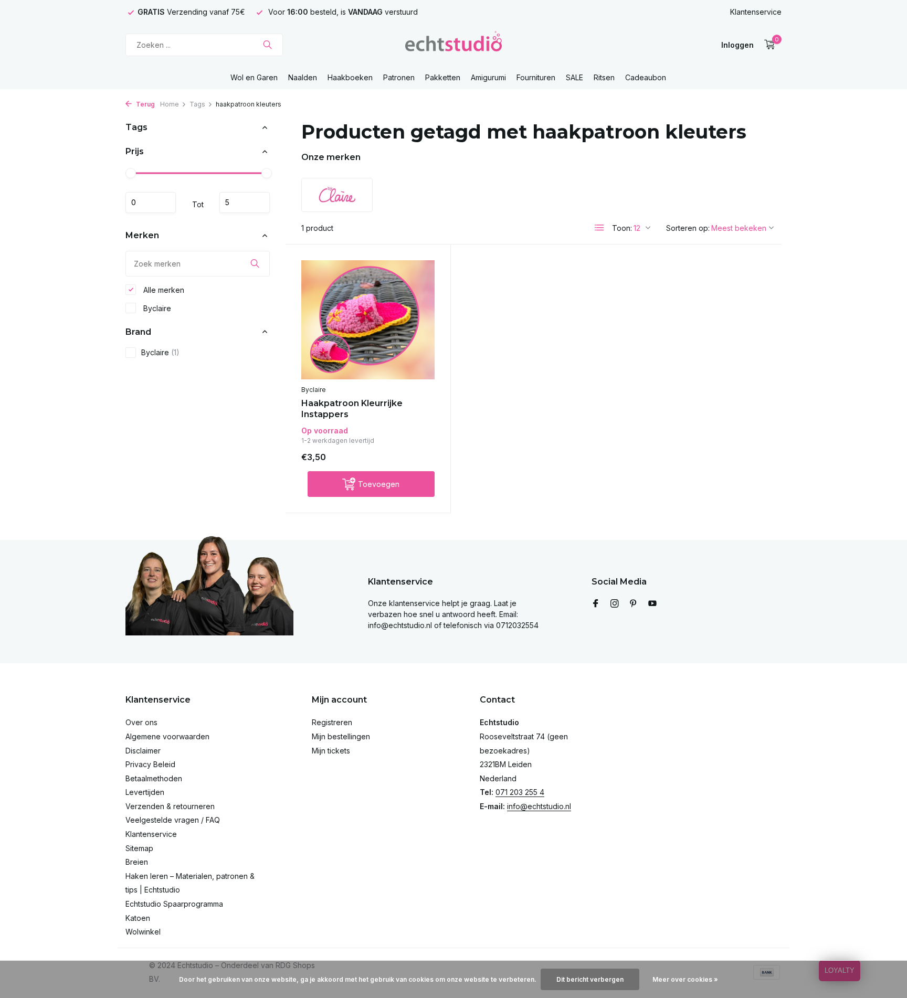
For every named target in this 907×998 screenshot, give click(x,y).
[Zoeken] (267, 44)
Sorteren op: (688, 228)
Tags (197, 104)
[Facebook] (596, 604)
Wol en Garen (254, 77)
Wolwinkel (143, 931)
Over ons (141, 722)
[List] (599, 227)
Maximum (244, 202)
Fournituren (535, 77)
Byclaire (156, 307)
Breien (136, 861)
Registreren (332, 722)
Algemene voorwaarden (167, 736)
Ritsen (604, 77)
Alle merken (162, 289)
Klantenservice (756, 11)
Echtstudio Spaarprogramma (174, 903)
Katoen (137, 918)
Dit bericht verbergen (590, 979)
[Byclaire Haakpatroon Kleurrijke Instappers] (368, 319)
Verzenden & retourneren (170, 806)
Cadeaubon (645, 77)
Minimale (150, 202)
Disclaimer (143, 750)
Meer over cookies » (685, 979)
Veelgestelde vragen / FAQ (172, 819)
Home (169, 104)
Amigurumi (488, 77)
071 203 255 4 (519, 792)
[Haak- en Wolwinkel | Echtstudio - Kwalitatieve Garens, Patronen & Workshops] (453, 45)
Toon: (622, 228)
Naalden (302, 77)
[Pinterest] (633, 604)
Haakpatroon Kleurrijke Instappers (352, 408)
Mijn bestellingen (341, 736)
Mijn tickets (331, 750)
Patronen (399, 77)
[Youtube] (652, 604)
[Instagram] (614, 604)
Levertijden (144, 792)
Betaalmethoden (153, 778)
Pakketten (442, 77)
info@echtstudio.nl (539, 806)
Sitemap (139, 848)
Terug (144, 104)
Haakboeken (350, 77)
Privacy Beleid (150, 764)
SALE (574, 77)
